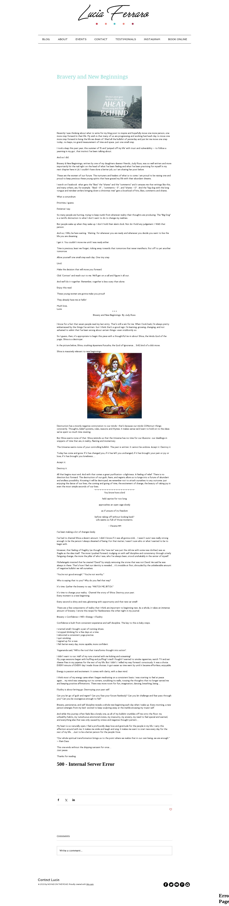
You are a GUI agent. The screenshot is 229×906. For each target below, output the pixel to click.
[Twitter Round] (171, 884)
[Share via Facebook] (58, 799)
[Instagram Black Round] (187, 884)
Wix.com (90, 884)
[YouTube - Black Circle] (176, 884)
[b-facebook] (165, 884)
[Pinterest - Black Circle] (182, 884)
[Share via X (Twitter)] (65, 799)
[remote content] (114, 764)
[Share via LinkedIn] (73, 799)
